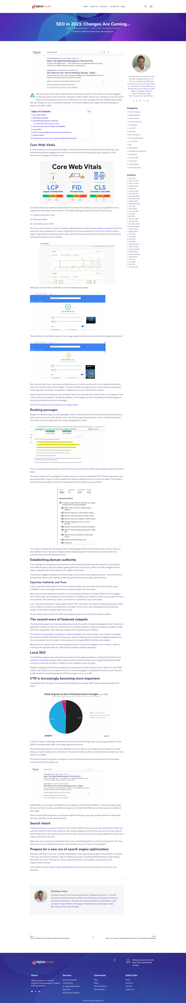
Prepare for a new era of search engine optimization (55, 138)
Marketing (132, 131)
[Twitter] (32, 991)
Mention (75, 906)
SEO (130, 145)
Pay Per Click (133, 141)
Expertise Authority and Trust (48, 124)
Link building (133, 125)
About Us (94, 6)
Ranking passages (40, 118)
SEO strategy (133, 148)
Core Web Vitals (39, 115)
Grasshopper (102, 904)
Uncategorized (134, 164)
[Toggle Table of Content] (87, 111)
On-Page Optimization (71, 986)
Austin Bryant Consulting (96, 898)
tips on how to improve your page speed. (60, 405)
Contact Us (114, 6)
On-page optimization (136, 138)
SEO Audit (66, 989)
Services (103, 6)
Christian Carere (94, 31)
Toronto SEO (133, 161)
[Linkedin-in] (39, 991)
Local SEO (37, 129)
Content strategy (134, 112)
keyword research (135, 122)
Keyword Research (70, 980)
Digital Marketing (134, 115)
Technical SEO (133, 158)
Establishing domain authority (45, 121)
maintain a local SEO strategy (43, 660)
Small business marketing (137, 151)
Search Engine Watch (62, 904)
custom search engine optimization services (61, 867)
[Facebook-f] (35, 991)
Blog (123, 6)
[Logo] (41, 6)
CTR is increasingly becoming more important (52, 132)
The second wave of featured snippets (49, 126)
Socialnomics (61, 906)
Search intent (38, 135)
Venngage (77, 904)
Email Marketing (134, 118)
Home (86, 6)
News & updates (134, 135)
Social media (133, 154)
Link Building (68, 983)
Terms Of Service (100, 986)
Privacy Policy (99, 989)
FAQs (96, 983)
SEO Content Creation (71, 993)
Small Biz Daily (89, 904)
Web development (81, 28)
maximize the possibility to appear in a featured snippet (57, 634)
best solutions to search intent (105, 228)
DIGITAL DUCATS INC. (96, 1001)
